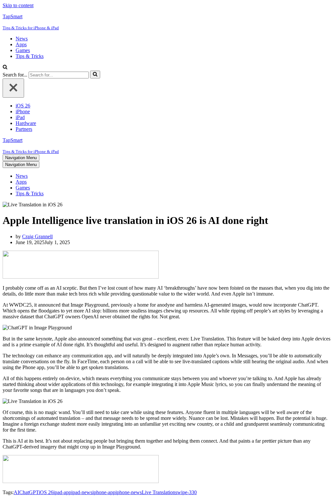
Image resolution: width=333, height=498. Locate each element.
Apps (21, 44)
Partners (24, 129)
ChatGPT (29, 492)
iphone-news (128, 492)
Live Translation (158, 492)
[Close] (13, 88)
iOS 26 (23, 105)
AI (16, 492)
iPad (20, 117)
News (22, 38)
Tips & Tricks (30, 56)
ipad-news (81, 492)
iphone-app (103, 492)
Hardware (26, 123)
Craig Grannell (37, 236)
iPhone (23, 111)
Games (23, 50)
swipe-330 (186, 492)
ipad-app (62, 492)
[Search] (5, 67)
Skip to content (18, 5)
